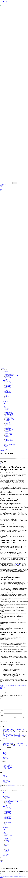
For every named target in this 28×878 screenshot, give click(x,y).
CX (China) (8, 420)
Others (6, 390)
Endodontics (8, 385)
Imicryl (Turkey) (9, 412)
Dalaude (7, 849)
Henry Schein (8, 839)
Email (1, 712)
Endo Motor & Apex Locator (11, 375)
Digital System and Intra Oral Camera (13, 800)
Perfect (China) (8, 434)
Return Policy (6, 779)
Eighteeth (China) (9, 415)
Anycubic (7, 841)
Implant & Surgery (9, 377)
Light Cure (7, 379)
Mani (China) (8, 428)
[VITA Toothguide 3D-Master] (10, 743)
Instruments (5, 757)
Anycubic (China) (9, 418)
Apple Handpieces (15, 731)
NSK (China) (8, 431)
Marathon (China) (9, 429)
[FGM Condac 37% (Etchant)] (9, 729)
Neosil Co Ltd (8, 433)
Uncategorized (3, 450)
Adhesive (7, 381)
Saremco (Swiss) (9, 414)
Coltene (7, 846)
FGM (6, 834)
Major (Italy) (8, 427)
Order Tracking (3, 449)
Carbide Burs (8, 398)
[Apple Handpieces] (7, 731)
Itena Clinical (8, 430)
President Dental (9, 439)
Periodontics (8, 388)
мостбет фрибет (17, 564)
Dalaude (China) (9, 422)
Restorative (5, 758)
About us (5, 776)
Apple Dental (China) (10, 419)
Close (1, 724)
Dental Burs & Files (7, 768)
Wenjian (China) (9, 440)
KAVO (7, 840)
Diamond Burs (8, 400)
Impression (7, 386)
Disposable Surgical (9, 384)
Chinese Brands (8, 441)
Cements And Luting (7, 767)
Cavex (6, 425)
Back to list (2, 687)
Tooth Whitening (6, 766)
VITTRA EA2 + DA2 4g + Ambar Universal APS (14, 736)
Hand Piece (7, 376)
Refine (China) (8, 435)
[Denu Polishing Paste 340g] (9, 745)
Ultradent (7, 438)
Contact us (5, 777)
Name (1, 710)
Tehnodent (7, 836)
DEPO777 (5, 782)
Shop (4, 775)
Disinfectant (8, 382)
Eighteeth (7, 850)
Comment (2, 698)
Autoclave (7, 372)
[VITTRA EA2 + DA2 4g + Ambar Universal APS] (12, 735)
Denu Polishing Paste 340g (21, 745)
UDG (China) (8, 436)
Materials (7, 396)
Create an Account (4, 866)
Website (1, 715)
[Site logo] (8, 181)
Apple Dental (8, 843)
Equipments (8, 395)
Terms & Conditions (7, 781)
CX (6, 848)
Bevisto (7, 844)
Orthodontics (8, 387)
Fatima (1, 460)
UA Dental (7, 409)
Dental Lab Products (7, 765)
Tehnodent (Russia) (9, 413)
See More (5, 770)
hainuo (6, 838)
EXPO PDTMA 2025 (10, 444)
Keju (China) (8, 424)
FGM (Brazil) (8, 408)
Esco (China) (8, 423)
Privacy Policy (6, 780)
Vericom (7, 411)
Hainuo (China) (8, 417)
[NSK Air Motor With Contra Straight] (11, 733)
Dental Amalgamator (9, 374)
